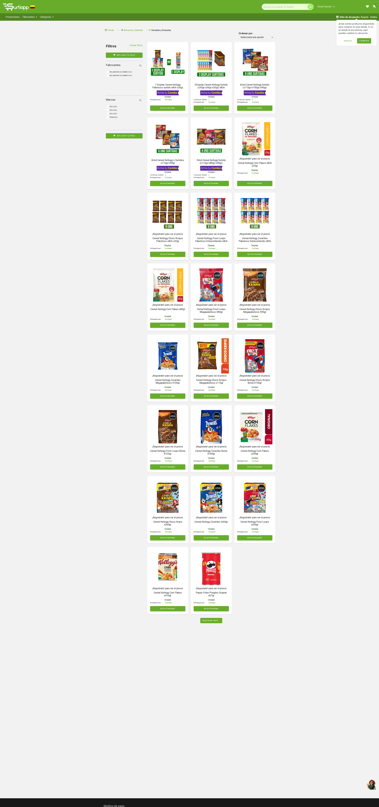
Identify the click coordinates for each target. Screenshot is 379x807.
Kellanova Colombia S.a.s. (121, 72)
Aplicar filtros (126, 55)
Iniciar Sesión (324, 6)
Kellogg (113, 107)
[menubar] (84, 17)
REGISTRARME (167, 108)
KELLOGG (113, 114)
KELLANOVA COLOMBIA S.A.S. (121, 75)
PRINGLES (113, 117)
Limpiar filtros (136, 45)
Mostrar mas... (211, 620)
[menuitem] (12, 17)
